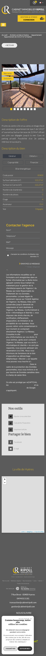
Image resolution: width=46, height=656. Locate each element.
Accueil (4, 35)
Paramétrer (10, 649)
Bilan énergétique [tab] (23, 169)
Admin (40, 581)
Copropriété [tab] (13, 162)
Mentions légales (16, 581)
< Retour (9, 45)
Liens (35, 581)
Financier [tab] (34, 162)
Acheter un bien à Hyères (19, 35)
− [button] (4, 482)
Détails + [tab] (33, 156)
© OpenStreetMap (39, 532)
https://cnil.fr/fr (27, 334)
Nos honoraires (27, 581)
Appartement (36, 35)
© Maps (29, 532)
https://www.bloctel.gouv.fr (17, 364)
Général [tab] (12, 156)
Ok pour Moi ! (25, 649)
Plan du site (5, 581)
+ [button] (4, 479)
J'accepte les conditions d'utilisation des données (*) (24, 255)
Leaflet (23, 532)
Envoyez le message (30, 264)
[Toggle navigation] (3, 24)
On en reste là (24, 619)
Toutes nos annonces (23, 583)
